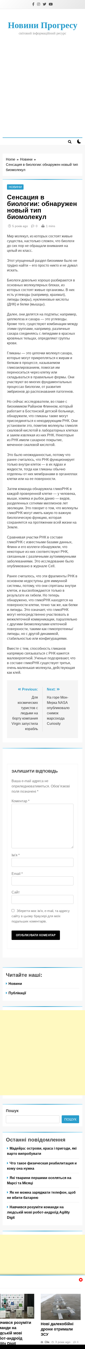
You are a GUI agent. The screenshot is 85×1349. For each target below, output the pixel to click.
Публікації (17, 993)
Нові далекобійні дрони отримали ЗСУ (57, 1329)
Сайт (16, 892)
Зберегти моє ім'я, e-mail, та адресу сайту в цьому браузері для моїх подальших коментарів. (41, 916)
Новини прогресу (42, 25)
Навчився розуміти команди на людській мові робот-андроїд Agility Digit (38, 1212)
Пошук (12, 1111)
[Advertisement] (42, 86)
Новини (15, 187)
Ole (47, 1342)
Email (17, 874)
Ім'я (16, 855)
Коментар (20, 801)
